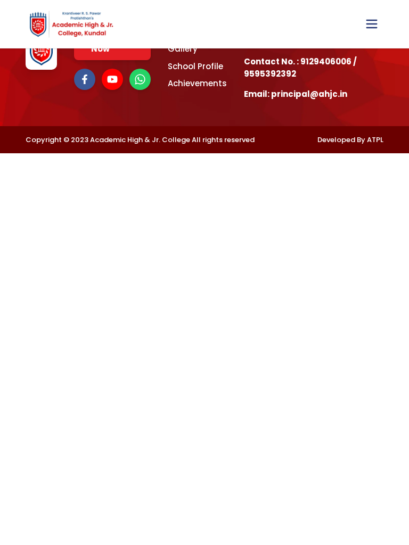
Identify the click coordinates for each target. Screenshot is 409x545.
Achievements (197, 83)
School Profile (195, 66)
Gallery (183, 48)
